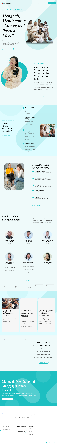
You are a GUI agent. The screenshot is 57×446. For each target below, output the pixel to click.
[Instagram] (49, 443)
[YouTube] (51, 443)
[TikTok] (54, 443)
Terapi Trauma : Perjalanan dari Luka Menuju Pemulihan (9, 312)
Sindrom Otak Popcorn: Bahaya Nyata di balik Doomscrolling (46, 312)
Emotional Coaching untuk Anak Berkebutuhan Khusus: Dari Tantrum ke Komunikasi (28, 313)
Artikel (32, 3)
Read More (7, 325)
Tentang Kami (38, 3)
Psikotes (28, 3)
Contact (44, 3)
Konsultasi (22, 3)
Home (17, 3)
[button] (52, 3)
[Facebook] (46, 443)
